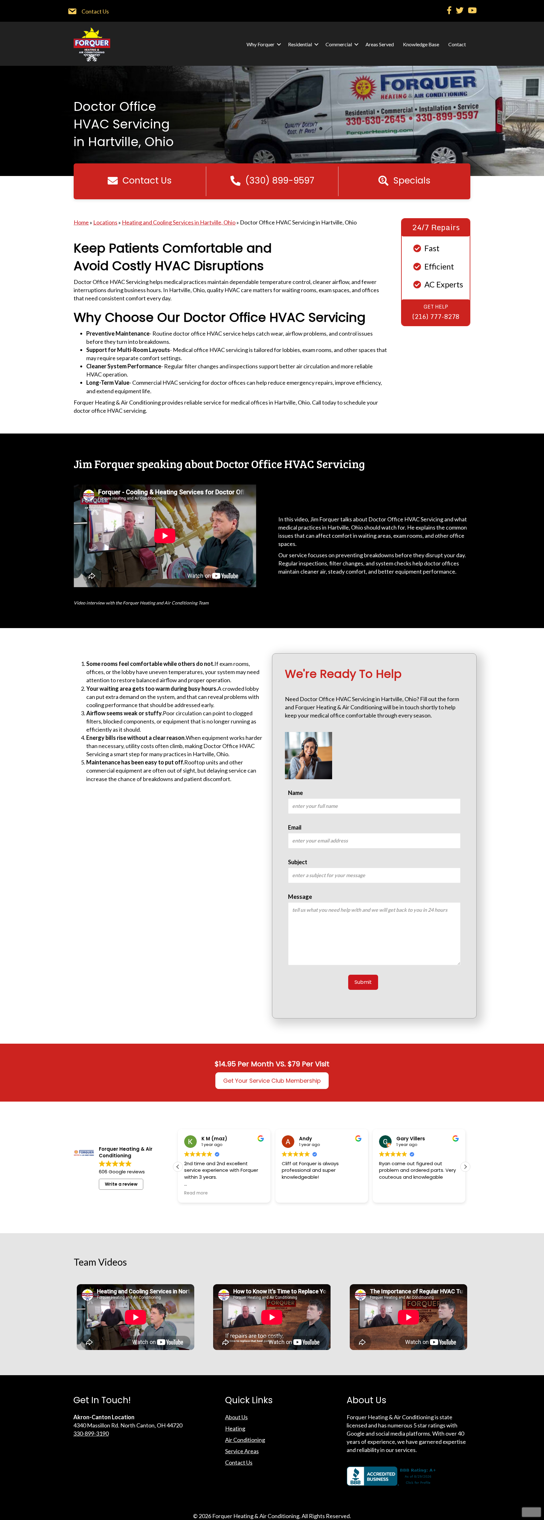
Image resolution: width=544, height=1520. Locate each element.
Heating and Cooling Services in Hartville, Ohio (178, 222)
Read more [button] (391, 1193)
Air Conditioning (245, 1439)
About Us (236, 1417)
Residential (300, 44)
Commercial (339, 44)
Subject (297, 862)
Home (81, 222)
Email (295, 827)
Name (295, 792)
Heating (235, 1428)
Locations (105, 222)
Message (300, 896)
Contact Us (238, 1462)
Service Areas (242, 1451)
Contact (457, 44)
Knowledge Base (421, 44)
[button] (279, 44)
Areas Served (380, 44)
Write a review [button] (121, 1184)
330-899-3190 (91, 1433)
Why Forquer (260, 44)
